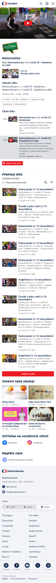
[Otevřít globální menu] (53, 3)
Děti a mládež (20, 104)
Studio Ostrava (35, 531)
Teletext (6, 531)
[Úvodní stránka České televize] (13, 471)
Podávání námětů (37, 546)
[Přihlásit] (47, 3)
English (5, 578)
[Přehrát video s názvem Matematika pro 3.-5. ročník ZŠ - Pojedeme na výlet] (28, 23)
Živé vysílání (7, 520)
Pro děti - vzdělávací (20, 99)
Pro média (33, 515)
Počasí (5, 541)
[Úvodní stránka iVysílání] (9, 3)
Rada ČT (32, 536)
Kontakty (33, 557)
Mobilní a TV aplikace (11, 551)
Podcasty (6, 536)
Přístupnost (33, 578)
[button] (28, 23)
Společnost (7, 104)
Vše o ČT (6, 557)
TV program (7, 515)
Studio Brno (34, 525)
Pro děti (6, 99)
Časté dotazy (35, 551)
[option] (10, 507)
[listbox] (28, 507)
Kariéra (32, 541)
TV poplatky (7, 525)
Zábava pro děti (37, 99)
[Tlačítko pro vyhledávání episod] (45, 182)
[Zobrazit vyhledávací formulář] (41, 3)
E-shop (5, 546)
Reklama (33, 520)
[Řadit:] (52, 182)
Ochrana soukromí (18, 578)
